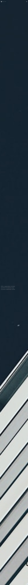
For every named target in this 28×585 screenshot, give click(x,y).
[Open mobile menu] (26, 1)
